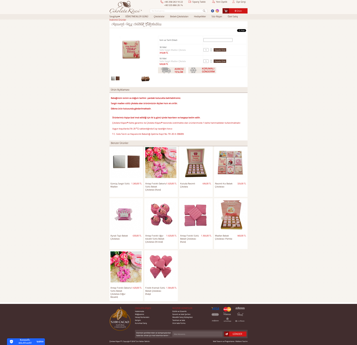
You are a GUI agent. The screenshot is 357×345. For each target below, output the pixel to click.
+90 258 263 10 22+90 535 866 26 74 (173, 3)
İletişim (138, 320)
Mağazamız (139, 314)
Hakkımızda (139, 311)
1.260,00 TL (136, 183)
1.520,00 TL (171, 183)
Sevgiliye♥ (114, 16)
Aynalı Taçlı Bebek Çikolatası (119, 237)
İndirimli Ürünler (117, 19)
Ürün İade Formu (178, 323)
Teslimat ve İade (178, 320)
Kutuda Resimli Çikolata (187, 185)
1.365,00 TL (206, 235)
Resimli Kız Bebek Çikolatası (223, 185)
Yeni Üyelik (221, 1)
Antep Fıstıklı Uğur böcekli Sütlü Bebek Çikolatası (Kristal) (154, 238)
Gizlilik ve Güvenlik (179, 311)
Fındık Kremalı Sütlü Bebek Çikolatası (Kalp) (155, 290)
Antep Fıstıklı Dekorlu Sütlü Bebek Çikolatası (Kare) (155, 186)
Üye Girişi (241, 1)
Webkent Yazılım (241, 341)
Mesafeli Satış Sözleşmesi (182, 317)
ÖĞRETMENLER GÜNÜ (136, 16)
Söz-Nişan (217, 16)
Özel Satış (233, 16)
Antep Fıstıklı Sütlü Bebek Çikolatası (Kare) (189, 238)
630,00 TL (137, 235)
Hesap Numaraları (142, 317)
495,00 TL (206, 183)
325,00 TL (241, 183)
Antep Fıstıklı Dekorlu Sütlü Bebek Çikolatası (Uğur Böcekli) (120, 292)
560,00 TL (241, 235)
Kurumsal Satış (141, 323)
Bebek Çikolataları (179, 16)
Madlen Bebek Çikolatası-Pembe (223, 237)
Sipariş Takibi (199, 1)
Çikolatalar (159, 16)
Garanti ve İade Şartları (181, 314)
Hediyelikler (200, 16)
